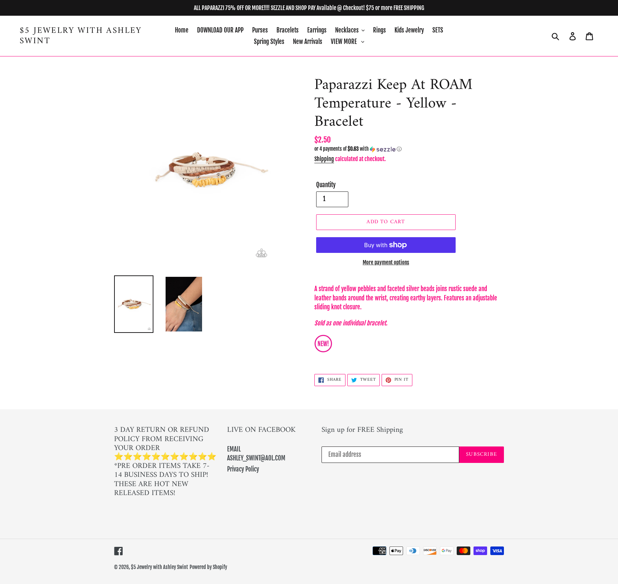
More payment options (386, 262)
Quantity (325, 185)
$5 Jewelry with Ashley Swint (81, 36)
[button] (409, 149)
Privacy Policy (243, 469)
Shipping (324, 159)
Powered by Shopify (208, 567)
